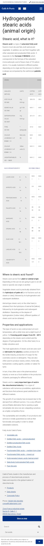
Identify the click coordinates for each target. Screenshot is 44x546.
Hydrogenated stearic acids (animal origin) (22, 458)
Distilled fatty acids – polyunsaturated (21, 439)
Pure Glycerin (12, 466)
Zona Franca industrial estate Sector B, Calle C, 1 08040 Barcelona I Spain (13, 511)
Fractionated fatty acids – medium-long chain (24, 451)
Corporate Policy (13, 496)
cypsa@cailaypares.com (12, 504)
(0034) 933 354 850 (15, 501)
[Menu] (41, 8)
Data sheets (11, 492)
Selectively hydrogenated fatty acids (20, 462)
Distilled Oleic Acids (14, 447)
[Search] (39, 527)
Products (10, 488)
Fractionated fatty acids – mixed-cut (20, 454)
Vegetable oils (12, 435)
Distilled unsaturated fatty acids (18, 443)
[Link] (9, 9)
